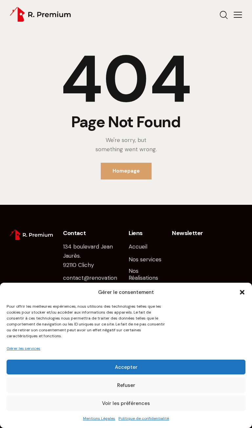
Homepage (126, 171)
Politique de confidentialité (143, 418)
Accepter (126, 367)
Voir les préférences (126, 403)
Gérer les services (23, 348)
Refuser (126, 385)
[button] (242, 292)
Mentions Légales (99, 418)
